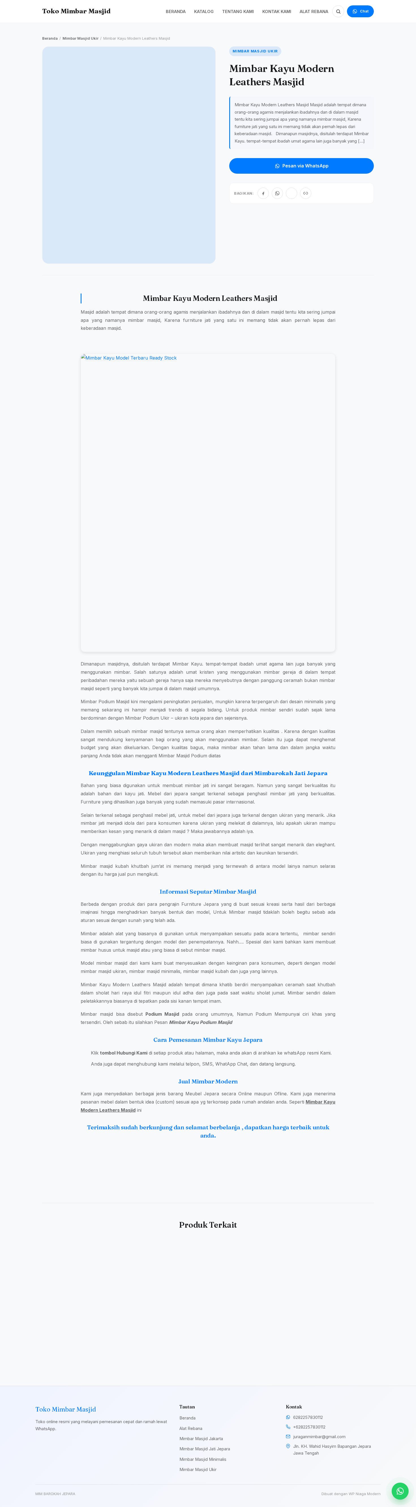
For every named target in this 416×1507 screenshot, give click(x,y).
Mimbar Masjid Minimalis (202, 1459)
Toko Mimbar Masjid (76, 11)
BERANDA (176, 11)
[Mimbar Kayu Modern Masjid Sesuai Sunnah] (80, 1282)
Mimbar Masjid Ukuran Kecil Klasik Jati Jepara (330, 1339)
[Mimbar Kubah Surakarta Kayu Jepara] (250, 1282)
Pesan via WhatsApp (305, 166)
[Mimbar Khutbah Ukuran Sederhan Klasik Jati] (165, 1282)
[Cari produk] (338, 11)
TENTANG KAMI (238, 11)
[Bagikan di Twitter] (291, 193)
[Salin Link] (305, 193)
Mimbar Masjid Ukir (80, 38)
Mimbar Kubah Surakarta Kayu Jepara (247, 1339)
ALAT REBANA (314, 11)
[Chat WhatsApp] (400, 1491)
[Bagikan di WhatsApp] (277, 193)
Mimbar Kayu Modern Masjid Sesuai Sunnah (74, 1339)
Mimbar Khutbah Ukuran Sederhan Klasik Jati (162, 1339)
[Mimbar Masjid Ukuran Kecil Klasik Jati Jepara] (335, 1282)
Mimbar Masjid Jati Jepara (204, 1448)
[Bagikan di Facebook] (263, 193)
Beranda (50, 38)
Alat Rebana (190, 1428)
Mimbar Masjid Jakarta (201, 1438)
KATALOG (204, 11)
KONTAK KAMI (276, 11)
